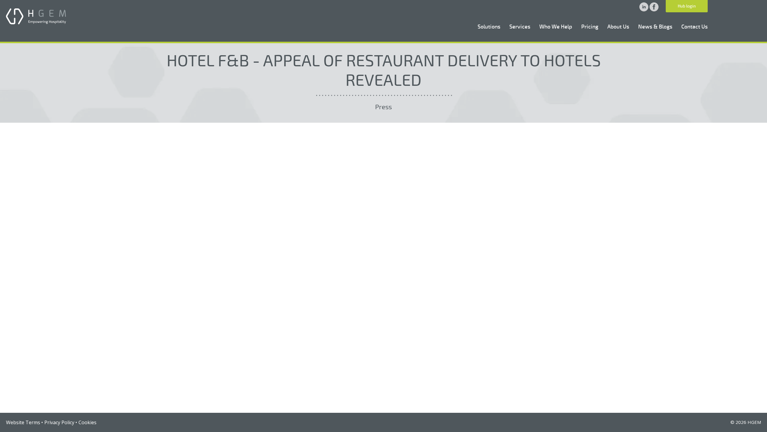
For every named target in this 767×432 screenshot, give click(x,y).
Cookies (87, 422)
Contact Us (694, 26)
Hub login (687, 6)
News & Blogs (655, 26)
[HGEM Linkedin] (644, 9)
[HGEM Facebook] (654, 9)
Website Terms (23, 422)
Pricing (589, 26)
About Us (618, 26)
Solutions (489, 26)
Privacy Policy (59, 422)
